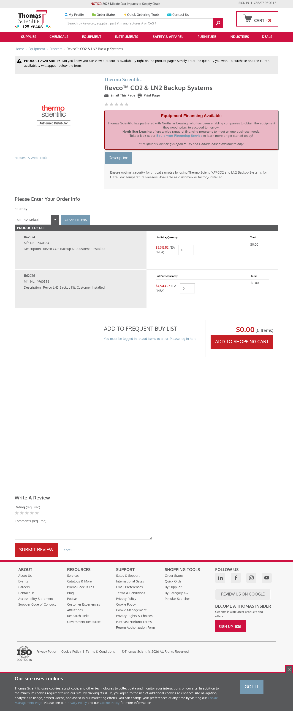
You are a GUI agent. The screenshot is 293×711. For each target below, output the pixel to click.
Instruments (126, 37)
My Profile (76, 15)
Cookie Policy (126, 604)
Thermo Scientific (123, 80)
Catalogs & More (79, 581)
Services (73, 575)
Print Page (151, 95)
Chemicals (58, 37)
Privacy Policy (126, 598)
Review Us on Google (243, 594)
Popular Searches (177, 598)
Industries (239, 37)
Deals (267, 37)
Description (118, 158)
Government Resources (84, 622)
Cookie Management (131, 610)
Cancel (67, 550)
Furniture (207, 37)
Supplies (28, 37)
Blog (70, 593)
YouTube (267, 578)
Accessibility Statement (35, 598)
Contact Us (180, 15)
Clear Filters (76, 219)
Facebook (236, 578)
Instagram (251, 578)
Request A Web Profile (31, 158)
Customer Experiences (83, 604)
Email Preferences (129, 587)
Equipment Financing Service (179, 135)
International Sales (130, 581)
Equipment (91, 37)
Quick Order (174, 581)
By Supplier (173, 587)
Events (23, 581)
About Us (25, 575)
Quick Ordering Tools (143, 15)
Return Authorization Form (135, 627)
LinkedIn (220, 578)
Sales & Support (128, 575)
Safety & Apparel (168, 37)
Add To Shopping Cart (242, 341)
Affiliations (75, 610)
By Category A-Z (177, 593)
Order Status (106, 15)
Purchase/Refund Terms (134, 622)
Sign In (244, 3)
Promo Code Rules (80, 587)
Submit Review (36, 550)
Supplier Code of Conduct (37, 604)
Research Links (78, 616)
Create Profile (265, 3)
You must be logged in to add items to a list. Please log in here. (150, 338)
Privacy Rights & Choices (134, 616)
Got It (252, 687)
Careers (24, 587)
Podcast (73, 598)
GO (218, 23)
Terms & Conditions (130, 593)
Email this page (122, 95)
